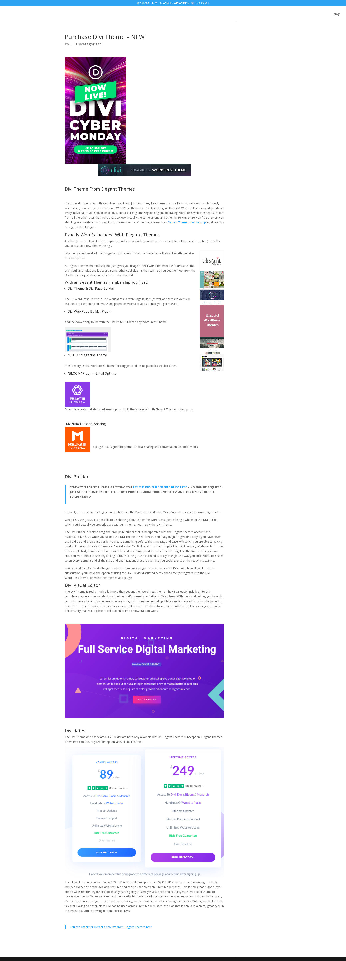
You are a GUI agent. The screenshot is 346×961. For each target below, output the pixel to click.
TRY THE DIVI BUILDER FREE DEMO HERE (160, 487)
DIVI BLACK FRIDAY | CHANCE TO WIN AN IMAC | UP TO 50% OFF (173, 3)
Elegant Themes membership (187, 222)
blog (336, 14)
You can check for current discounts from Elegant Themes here (111, 927)
